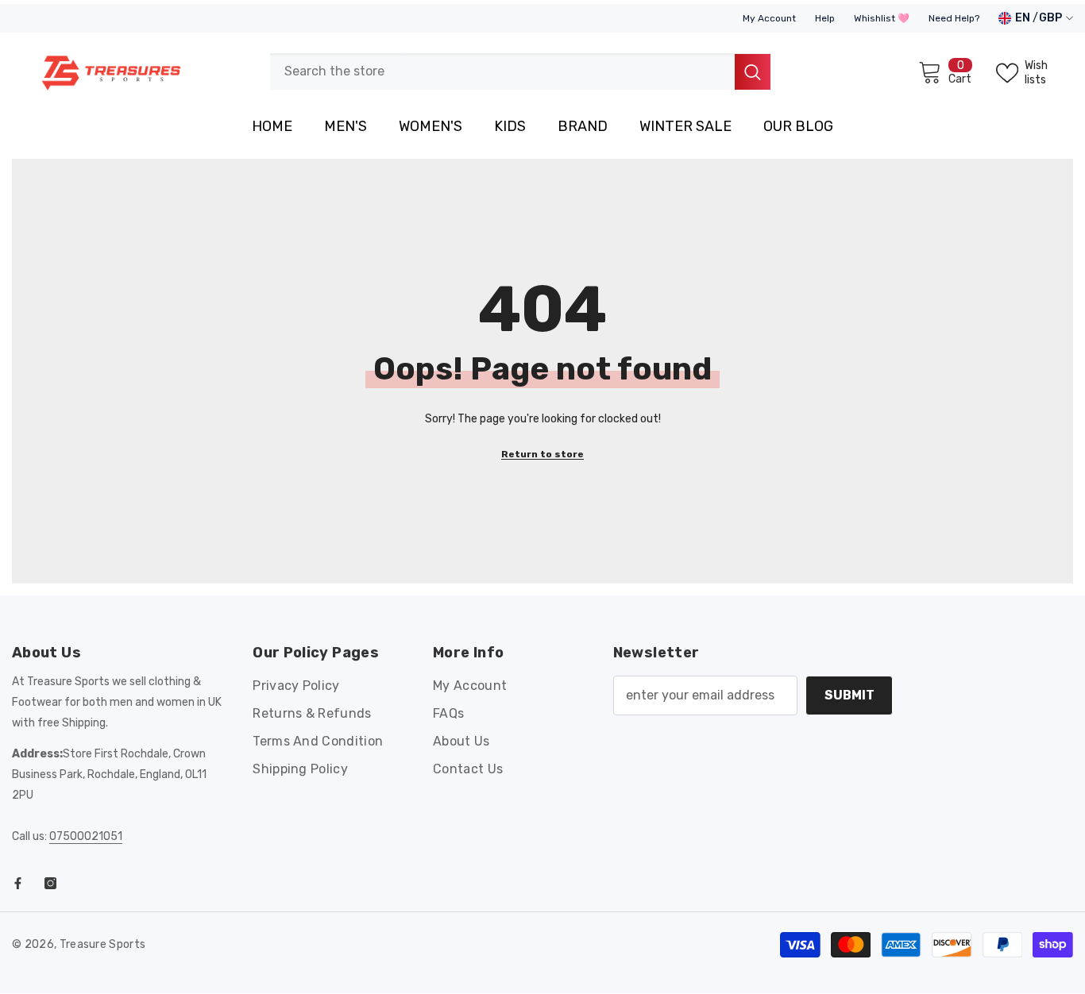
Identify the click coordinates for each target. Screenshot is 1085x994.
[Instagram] (50, 883)
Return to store (542, 454)
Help (825, 18)
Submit (849, 695)
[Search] (520, 71)
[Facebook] (18, 883)
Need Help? (954, 18)
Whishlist (876, 18)
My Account (769, 18)
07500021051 (85, 836)
